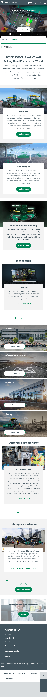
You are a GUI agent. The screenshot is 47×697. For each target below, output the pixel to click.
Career (7, 641)
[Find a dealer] (35, 3)
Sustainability (10, 638)
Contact (23, 614)
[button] (10, 34)
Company (4, 39)
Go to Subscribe (14, 373)
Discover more (23, 245)
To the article (23, 29)
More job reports (23, 590)
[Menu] (45, 3)
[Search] (40, 3)
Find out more (23, 134)
